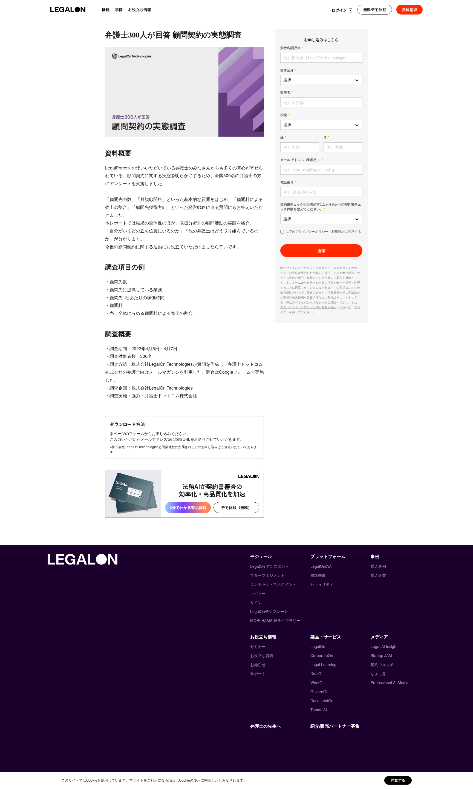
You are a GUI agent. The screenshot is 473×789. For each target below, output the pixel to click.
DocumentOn (321, 700)
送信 (321, 250)
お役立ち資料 (261, 655)
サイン (256, 602)
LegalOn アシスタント (269, 566)
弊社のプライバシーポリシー (305, 302)
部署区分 (286, 70)
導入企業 (378, 575)
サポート (258, 673)
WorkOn (317, 682)
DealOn (317, 673)
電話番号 (286, 182)
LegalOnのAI (321, 566)
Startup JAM (381, 655)
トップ (110, 21)
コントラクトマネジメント (273, 584)
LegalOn (317, 646)
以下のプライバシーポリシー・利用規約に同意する (323, 232)
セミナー (258, 646)
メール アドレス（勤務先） (300, 160)
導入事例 (378, 566)
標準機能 (318, 575)
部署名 (285, 92)
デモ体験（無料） (236, 507)
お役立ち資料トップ (139, 21)
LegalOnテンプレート (269, 611)
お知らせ (258, 664)
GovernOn (319, 691)
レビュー (258, 593)
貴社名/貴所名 (290, 48)
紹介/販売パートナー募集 (335, 726)
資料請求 (409, 9)
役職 (283, 115)
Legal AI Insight (384, 646)
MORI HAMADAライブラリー (275, 620)
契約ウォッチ (382, 664)
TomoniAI (318, 709)
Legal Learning (323, 664)
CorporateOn (321, 655)
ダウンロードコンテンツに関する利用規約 (308, 307)
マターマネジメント (267, 575)
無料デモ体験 (374, 9)
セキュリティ (321, 584)
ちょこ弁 (378, 673)
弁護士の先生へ (265, 726)
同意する (398, 780)
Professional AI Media (389, 682)
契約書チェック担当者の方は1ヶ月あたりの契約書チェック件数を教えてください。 (320, 207)
